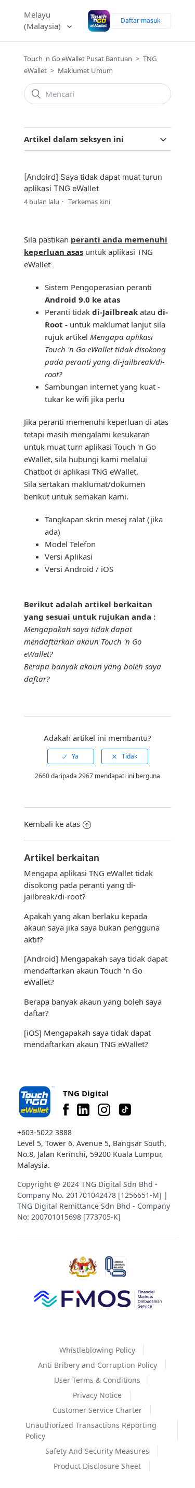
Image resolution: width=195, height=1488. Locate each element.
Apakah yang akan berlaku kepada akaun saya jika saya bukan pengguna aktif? (92, 928)
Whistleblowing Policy (97, 1350)
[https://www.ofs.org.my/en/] (98, 1298)
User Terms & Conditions (97, 1380)
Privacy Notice (97, 1395)
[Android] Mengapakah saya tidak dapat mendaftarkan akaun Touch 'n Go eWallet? (95, 970)
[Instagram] (104, 1110)
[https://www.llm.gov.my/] (115, 1266)
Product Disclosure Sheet (97, 1466)
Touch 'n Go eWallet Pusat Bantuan (78, 58)
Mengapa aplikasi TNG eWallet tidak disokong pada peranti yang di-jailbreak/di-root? (88, 885)
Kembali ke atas (52, 824)
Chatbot (38, 471)
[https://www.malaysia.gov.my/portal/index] (83, 1266)
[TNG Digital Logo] (99, 21)
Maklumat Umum (85, 70)
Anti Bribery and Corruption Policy (97, 1365)
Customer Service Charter (97, 1410)
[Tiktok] (125, 1110)
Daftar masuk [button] (140, 20)
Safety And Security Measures (97, 1451)
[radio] (70, 756)
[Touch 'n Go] (36, 1102)
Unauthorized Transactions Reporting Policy (91, 1430)
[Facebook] (66, 1110)
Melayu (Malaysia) (43, 20)
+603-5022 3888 (44, 1132)
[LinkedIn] (83, 1110)
